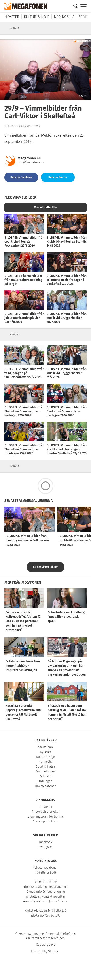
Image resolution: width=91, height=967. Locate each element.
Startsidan (45, 747)
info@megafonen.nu (32, 162)
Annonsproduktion (45, 821)
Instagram (45, 847)
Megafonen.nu (29, 158)
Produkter (45, 807)
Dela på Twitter (57, 177)
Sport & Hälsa (45, 766)
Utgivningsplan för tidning (45, 816)
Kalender (45, 776)
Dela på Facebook (21, 177)
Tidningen (45, 781)
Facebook (45, 842)
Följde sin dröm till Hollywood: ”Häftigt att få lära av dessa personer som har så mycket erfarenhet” (23, 621)
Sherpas (54, 951)
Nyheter (11, 16)
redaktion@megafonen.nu (49, 887)
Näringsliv (64, 16)
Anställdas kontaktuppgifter (45, 896)
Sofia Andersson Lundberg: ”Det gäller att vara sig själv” (66, 616)
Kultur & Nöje (36, 16)
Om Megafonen (45, 786)
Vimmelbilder (45, 771)
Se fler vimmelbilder (45, 566)
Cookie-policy (45, 945)
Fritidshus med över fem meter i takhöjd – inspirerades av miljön (23, 665)
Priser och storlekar (45, 812)
